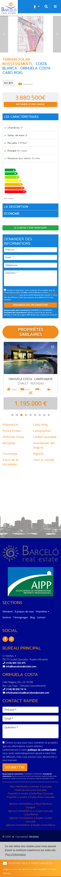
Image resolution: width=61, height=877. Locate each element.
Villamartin (10, 424)
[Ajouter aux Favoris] (52, 346)
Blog (32, 617)
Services (6, 617)
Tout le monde (43, 460)
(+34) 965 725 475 (15, 662)
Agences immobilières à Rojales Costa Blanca (30, 824)
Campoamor (42, 431)
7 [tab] (40, 415)
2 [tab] (17, 415)
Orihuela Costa (13, 437)
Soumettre (15, 767)
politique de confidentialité (42, 749)
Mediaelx (34, 836)
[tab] (30, 116)
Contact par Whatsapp (31, 228)
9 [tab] (49, 415)
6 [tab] (35, 415)
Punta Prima (11, 431)
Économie (12, 213)
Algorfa (38, 453)
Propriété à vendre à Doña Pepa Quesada (30, 793)
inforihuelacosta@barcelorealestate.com (27, 692)
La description (16, 206)
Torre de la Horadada (10, 462)
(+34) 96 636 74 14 (16, 689)
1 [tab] (12, 415)
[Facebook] (5, 639)
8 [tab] (44, 415)
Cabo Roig (40, 424)
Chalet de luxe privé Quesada (30, 790)
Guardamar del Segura (44, 445)
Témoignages (20, 617)
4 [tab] (26, 415)
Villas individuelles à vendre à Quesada (30, 786)
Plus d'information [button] (15, 854)
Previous (4, 34)
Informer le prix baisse (30, 104)
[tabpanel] (30, 376)
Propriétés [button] (41, 611)
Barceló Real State (9, 8)
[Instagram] (11, 639)
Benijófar (9, 443)
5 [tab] (30, 415)
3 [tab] (21, 415)
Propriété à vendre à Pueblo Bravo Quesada (30, 797)
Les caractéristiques (21, 116)
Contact (41, 617)
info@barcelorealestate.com (21, 666)
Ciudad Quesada (44, 437)
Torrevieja (9, 453)
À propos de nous (24, 611)
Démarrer (7, 611)
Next (57, 34)
